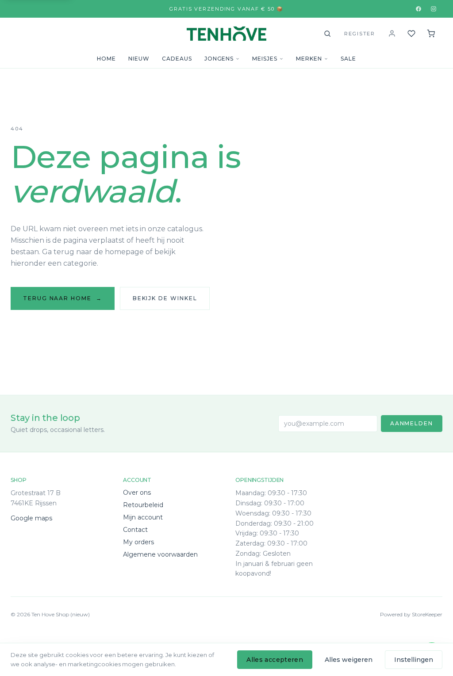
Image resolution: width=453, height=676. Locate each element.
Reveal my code (226, 631)
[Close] (313, 560)
